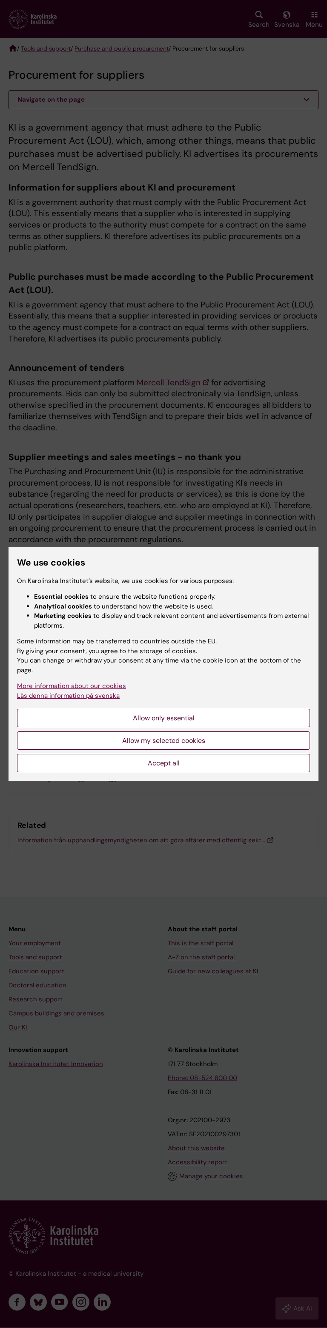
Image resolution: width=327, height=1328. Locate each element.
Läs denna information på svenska (68, 695)
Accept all (164, 763)
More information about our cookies (71, 686)
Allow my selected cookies (163, 740)
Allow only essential (164, 718)
